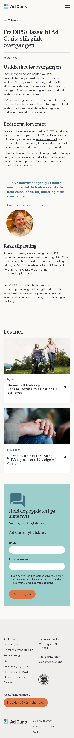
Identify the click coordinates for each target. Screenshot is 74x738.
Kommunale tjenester (16, 671)
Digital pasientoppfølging (18, 649)
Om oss (8, 682)
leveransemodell (46, 139)
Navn (12, 543)
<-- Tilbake (11, 20)
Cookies (37, 732)
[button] (67, 7)
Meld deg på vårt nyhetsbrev (26, 702)
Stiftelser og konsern (16, 676)
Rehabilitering (12, 655)
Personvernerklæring (44, 726)
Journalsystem (12, 644)
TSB (6, 660)
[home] (15, 6)
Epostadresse (18, 559)
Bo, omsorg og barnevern (19, 666)
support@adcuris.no (50, 661)
